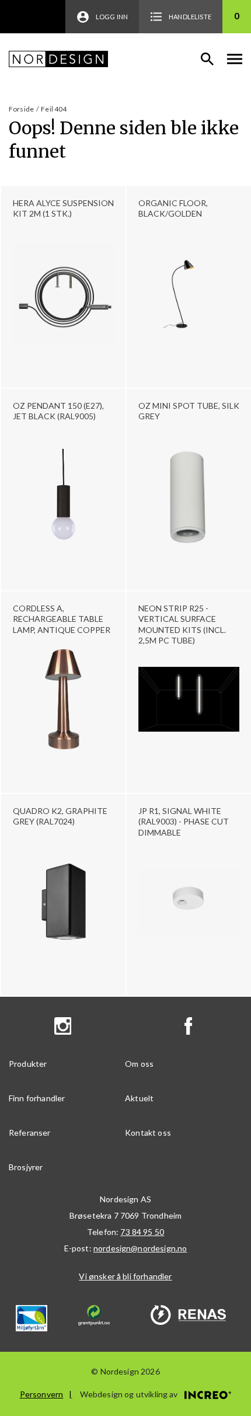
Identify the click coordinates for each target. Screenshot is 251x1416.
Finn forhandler (37, 1098)
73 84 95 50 (142, 1232)
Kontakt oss (148, 1132)
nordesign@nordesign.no (140, 1248)
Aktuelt (139, 1098)
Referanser (30, 1132)
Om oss (139, 1064)
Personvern (42, 1394)
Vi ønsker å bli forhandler (125, 1276)
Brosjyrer (26, 1167)
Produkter (28, 1064)
